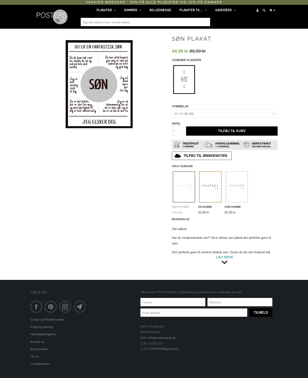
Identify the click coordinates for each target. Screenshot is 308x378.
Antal (176, 123)
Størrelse (180, 106)
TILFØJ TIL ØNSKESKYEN (205, 156)
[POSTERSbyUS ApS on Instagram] (66, 306)
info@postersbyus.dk (162, 337)
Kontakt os (37, 341)
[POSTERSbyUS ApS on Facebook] (37, 306)
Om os (34, 356)
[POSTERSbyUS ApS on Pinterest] (52, 306)
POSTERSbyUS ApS (164, 349)
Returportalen (39, 349)
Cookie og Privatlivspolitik (47, 319)
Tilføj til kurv (232, 131)
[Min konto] (257, 10)
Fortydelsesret (39, 363)
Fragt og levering (41, 327)
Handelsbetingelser (43, 334)
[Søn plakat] (99, 83)
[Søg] (264, 10)
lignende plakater (186, 60)
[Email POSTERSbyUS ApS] (81, 306)
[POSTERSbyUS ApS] (51, 16)
